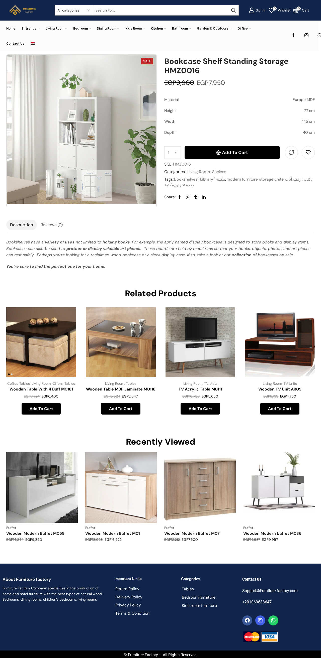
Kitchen (157, 28)
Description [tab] (21, 224)
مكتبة (169, 185)
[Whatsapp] (273, 620)
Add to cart (235, 153)
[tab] (21, 225)
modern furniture (242, 179)
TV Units (210, 383)
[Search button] (233, 10)
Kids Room (133, 28)
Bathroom (180, 28)
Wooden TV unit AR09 (279, 389)
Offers (57, 383)
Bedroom (80, 28)
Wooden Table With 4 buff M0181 (41, 389)
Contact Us (15, 43)
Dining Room (106, 28)
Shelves (219, 171)
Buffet (11, 527)
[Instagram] (306, 35)
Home (10, 28)
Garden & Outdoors (212, 28)
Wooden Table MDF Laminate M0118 (120, 389)
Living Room (55, 28)
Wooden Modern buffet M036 (272, 533)
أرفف (297, 179)
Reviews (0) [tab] (52, 224)
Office (242, 28)
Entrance (29, 28)
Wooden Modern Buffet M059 (35, 533)
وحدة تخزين (185, 185)
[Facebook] (293, 35)
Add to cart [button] (66, 343)
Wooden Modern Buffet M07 (192, 533)
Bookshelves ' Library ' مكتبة (199, 179)
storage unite (271, 179)
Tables (69, 383)
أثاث (288, 179)
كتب (307, 179)
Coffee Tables (18, 383)
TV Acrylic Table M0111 (200, 389)
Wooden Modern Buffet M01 (112, 533)
